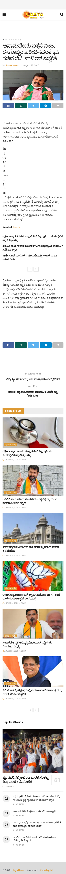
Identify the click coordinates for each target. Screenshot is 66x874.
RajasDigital (46, 870)
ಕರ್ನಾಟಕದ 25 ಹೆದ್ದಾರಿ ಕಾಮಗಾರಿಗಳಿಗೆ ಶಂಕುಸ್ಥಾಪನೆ (34, 811)
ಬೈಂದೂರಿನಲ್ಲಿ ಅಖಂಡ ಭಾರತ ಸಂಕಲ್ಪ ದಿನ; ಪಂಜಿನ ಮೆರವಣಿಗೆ (25, 779)
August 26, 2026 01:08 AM (15, 507)
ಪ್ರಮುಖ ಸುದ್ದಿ (16, 39)
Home (5, 39)
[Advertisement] (33, 4)
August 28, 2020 (31, 65)
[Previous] (29, 269)
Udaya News (11, 65)
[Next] (36, 269)
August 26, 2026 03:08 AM (15, 460)
